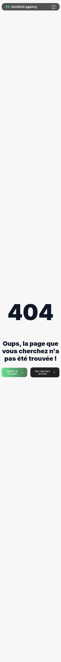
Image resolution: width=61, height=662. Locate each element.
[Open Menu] (54, 7)
